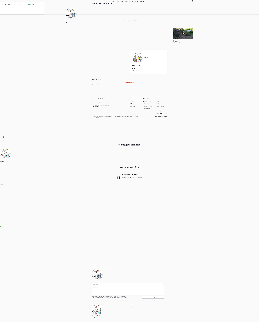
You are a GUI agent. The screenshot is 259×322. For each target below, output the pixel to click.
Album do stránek (147, 101)
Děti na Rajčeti (159, 111)
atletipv (93, 317)
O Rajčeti (132, 96)
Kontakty (132, 98)
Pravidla (158, 103)
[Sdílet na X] (119, 177)
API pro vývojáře (146, 103)
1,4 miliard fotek (98, 105)
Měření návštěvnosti (147, 106)
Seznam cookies (146, 108)
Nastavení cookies (159, 116)
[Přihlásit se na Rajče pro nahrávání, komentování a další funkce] (192, 1)
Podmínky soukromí (160, 106)
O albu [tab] (128, 20)
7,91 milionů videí (105, 105)
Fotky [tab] (123, 20)
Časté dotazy (159, 98)
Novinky (132, 101)
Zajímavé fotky (146, 98)
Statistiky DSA (133, 106)
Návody (157, 101)
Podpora (158, 96)
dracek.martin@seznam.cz (180, 42)
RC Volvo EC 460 (176, 41)
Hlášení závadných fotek (161, 113)
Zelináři (132, 103)
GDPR (157, 108)
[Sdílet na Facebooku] (117, 177)
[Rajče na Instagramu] (92, 109)
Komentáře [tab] (134, 20)
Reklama (145, 96)
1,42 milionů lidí (95, 106)
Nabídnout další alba (129, 82)
